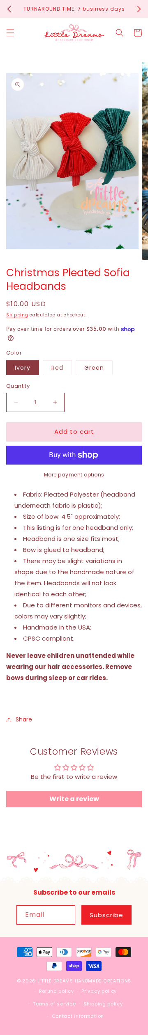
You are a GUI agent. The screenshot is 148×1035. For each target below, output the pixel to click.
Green (94, 368)
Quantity (18, 386)
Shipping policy (103, 1004)
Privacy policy (99, 991)
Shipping (17, 315)
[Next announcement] (139, 9)
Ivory (22, 368)
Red (57, 368)
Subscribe (106, 915)
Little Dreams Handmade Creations (84, 981)
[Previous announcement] (9, 9)
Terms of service (54, 1004)
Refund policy (56, 991)
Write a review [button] (74, 799)
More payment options (74, 474)
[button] (10, 33)
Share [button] (24, 719)
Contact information (78, 1016)
